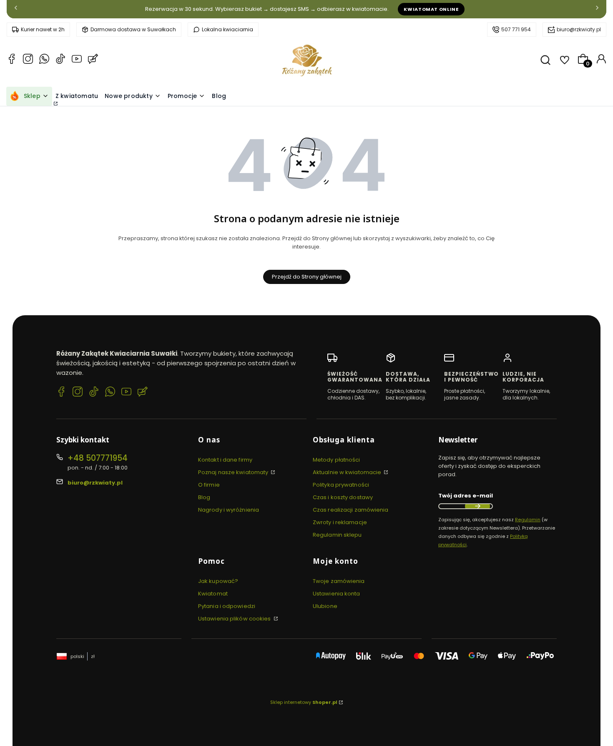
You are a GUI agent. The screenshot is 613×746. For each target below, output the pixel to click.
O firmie (209, 485)
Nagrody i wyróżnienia (228, 510)
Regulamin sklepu (337, 535)
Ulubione (325, 606)
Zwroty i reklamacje (340, 522)
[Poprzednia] (15, 9)
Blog (204, 497)
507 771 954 (516, 29)
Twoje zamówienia (339, 581)
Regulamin (527, 519)
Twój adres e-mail (465, 496)
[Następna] (597, 9)
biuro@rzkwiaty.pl (579, 29)
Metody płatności (336, 460)
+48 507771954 (98, 458)
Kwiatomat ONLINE (431, 9)
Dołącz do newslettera (477, 506)
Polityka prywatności (341, 485)
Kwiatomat (213, 594)
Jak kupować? (218, 581)
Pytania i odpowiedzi (226, 606)
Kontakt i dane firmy (225, 460)
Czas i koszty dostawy (343, 497)
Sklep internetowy (303, 702)
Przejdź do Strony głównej (307, 277)
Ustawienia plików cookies (235, 619)
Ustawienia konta (336, 594)
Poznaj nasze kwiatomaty (233, 472)
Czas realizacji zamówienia (351, 510)
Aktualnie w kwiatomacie (347, 472)
